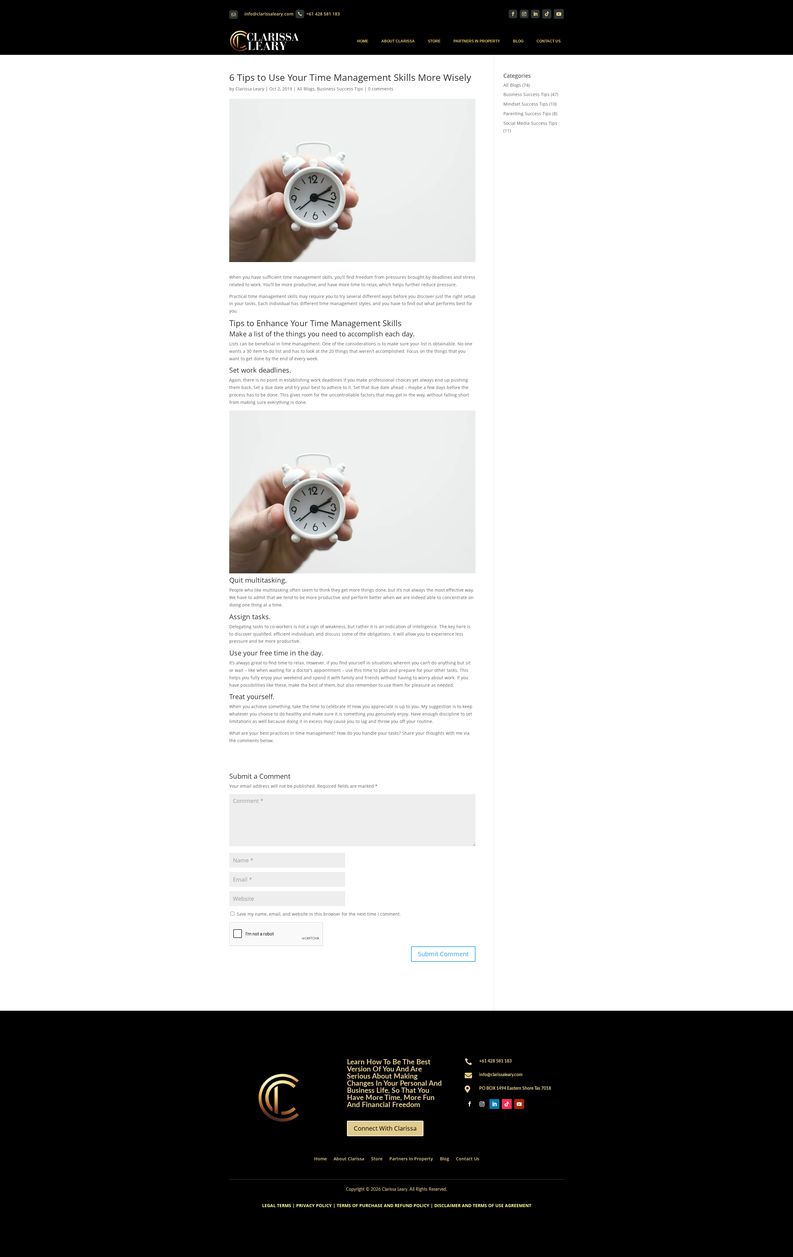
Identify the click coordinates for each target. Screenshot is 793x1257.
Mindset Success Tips (525, 104)
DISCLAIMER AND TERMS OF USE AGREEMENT (482, 1205)
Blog (518, 41)
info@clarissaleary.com (268, 14)
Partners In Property (476, 41)
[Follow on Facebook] (513, 14)
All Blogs (306, 89)
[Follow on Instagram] (524, 14)
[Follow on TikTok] (546, 14)
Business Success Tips (340, 89)
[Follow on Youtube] (559, 14)
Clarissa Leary (249, 89)
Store (434, 41)
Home (362, 41)
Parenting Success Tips (527, 113)
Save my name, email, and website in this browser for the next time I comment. (319, 914)
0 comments (380, 89)
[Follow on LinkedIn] (535, 14)
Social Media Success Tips (530, 123)
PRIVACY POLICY (314, 1205)
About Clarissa (398, 41)
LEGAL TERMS (276, 1205)
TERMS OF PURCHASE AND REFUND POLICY (383, 1205)
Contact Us (549, 41)
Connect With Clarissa (385, 1128)
